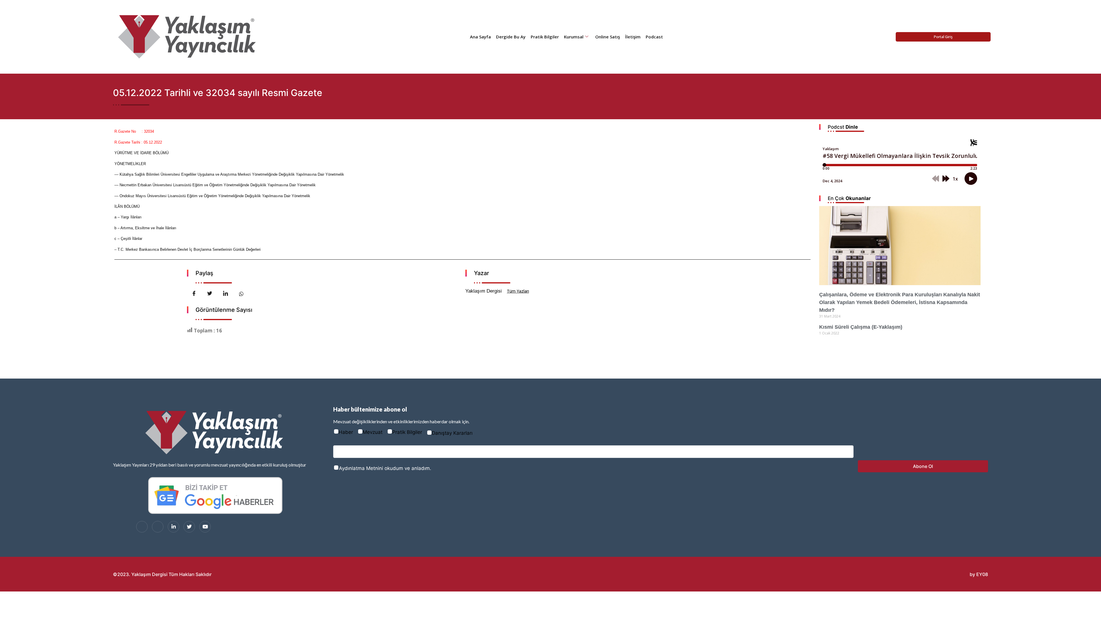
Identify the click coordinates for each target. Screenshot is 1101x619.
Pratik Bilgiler (545, 37)
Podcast (654, 37)
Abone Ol (923, 466)
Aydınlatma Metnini (361, 468)
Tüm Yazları (518, 291)
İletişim (633, 37)
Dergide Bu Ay (511, 37)
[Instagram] (157, 526)
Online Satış (607, 37)
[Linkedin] (173, 526)
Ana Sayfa (480, 37)
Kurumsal (573, 37)
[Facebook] (142, 526)
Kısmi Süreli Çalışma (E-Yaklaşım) (860, 327)
